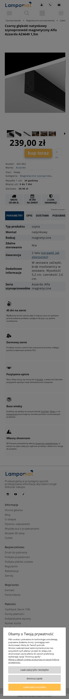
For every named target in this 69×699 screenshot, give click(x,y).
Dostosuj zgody (35, 678)
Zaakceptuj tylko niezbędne (34, 669)
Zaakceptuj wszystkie (34, 687)
